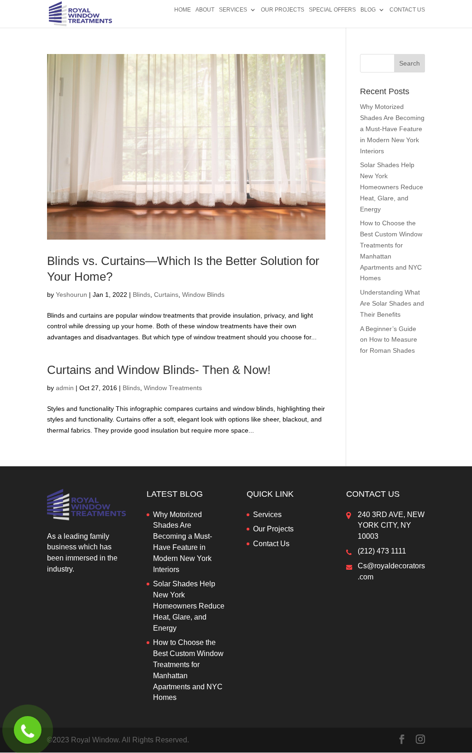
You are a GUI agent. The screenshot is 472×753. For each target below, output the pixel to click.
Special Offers (332, 10)
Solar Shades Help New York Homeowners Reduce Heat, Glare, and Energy (391, 186)
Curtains (166, 294)
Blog (368, 10)
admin (65, 388)
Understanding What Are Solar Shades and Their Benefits (392, 303)
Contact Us (407, 10)
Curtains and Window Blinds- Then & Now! (159, 370)
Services (233, 10)
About (204, 10)
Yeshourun (71, 294)
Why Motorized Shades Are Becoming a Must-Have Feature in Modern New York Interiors (392, 128)
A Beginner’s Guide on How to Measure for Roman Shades (388, 340)
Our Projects (282, 10)
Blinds (141, 294)
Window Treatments (173, 388)
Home (182, 10)
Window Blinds (203, 294)
